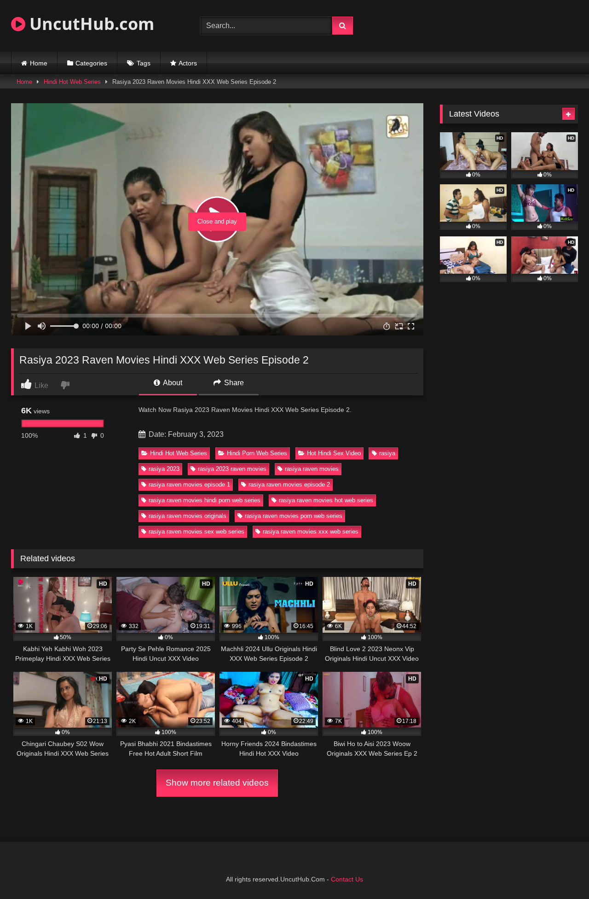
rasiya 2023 (164, 468)
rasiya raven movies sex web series (196, 531)
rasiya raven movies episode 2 (289, 484)
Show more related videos (217, 782)
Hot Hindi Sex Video (334, 453)
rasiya (387, 453)
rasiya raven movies (312, 468)
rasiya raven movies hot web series (326, 500)
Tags (143, 63)
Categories (91, 63)
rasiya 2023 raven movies (232, 468)
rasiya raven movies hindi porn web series (204, 500)
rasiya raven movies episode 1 (189, 484)
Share (233, 383)
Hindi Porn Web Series (257, 453)
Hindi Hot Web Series (72, 81)
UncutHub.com (89, 23)
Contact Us (347, 879)
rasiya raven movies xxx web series (310, 531)
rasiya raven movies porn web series (293, 515)
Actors (188, 63)
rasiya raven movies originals (187, 515)
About (172, 383)
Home (38, 63)
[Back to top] (560, 872)
